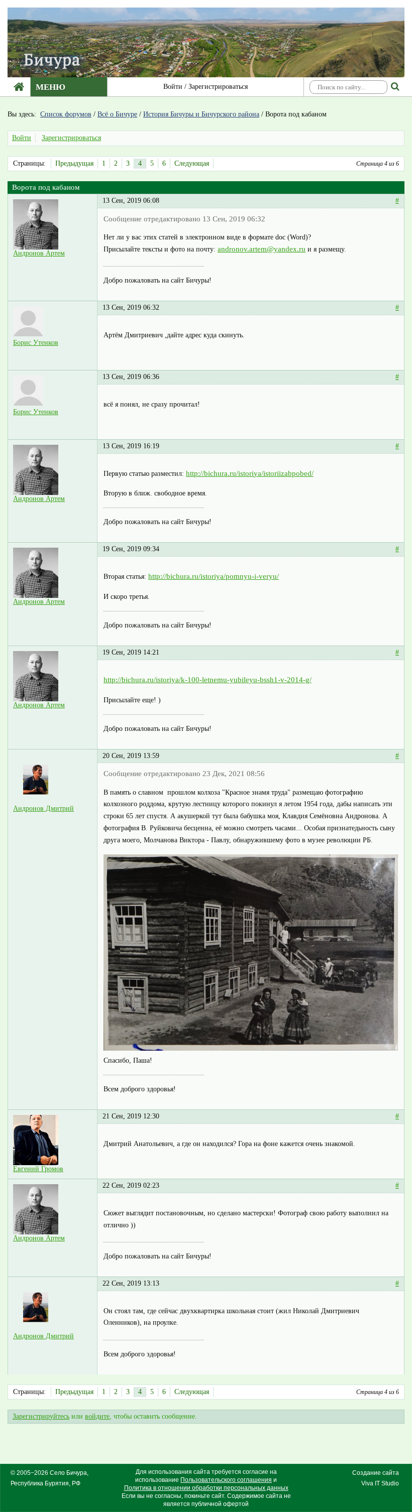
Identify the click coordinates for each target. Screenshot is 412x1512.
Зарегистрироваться (218, 86)
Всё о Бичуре (117, 114)
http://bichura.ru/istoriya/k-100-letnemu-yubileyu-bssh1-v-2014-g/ (208, 680)
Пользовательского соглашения (226, 1479)
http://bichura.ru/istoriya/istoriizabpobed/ (250, 473)
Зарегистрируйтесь (41, 1416)
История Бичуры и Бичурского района (201, 114)
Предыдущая (74, 163)
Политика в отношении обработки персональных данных (206, 1487)
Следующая (191, 163)
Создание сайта (375, 1472)
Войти (172, 86)
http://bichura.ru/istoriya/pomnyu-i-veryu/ (213, 576)
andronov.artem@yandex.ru (261, 249)
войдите (97, 1416)
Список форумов (65, 114)
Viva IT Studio (380, 1483)
